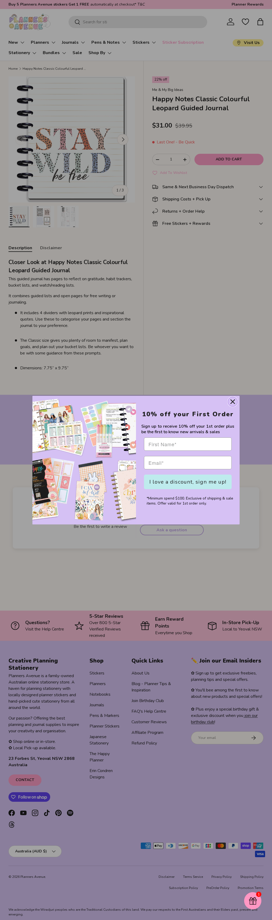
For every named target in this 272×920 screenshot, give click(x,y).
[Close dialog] (232, 401)
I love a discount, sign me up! (187, 481)
